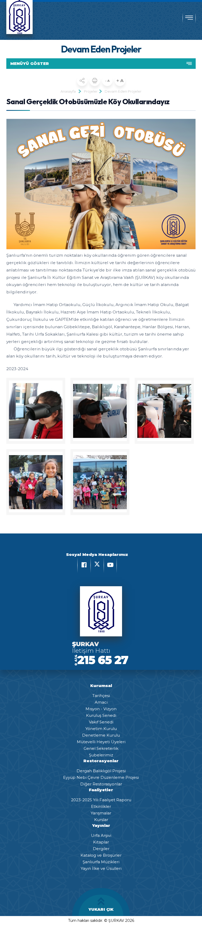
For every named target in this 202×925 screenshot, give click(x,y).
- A (107, 81)
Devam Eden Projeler (123, 91)
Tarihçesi (101, 695)
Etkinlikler (101, 806)
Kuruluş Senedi (101, 715)
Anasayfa (68, 91)
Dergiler (101, 848)
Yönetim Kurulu (101, 728)
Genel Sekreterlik (101, 748)
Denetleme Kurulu (101, 735)
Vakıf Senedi (101, 721)
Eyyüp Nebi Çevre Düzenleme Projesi (101, 777)
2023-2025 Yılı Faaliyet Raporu (101, 799)
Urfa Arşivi (101, 835)
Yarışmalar (101, 813)
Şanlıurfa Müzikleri (101, 861)
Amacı (101, 702)
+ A (120, 80)
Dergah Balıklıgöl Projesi (101, 770)
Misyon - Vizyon (101, 708)
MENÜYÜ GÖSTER (29, 63)
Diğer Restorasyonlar (101, 783)
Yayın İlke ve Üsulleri (101, 868)
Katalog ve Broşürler (101, 855)
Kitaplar (101, 842)
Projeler (91, 91)
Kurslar (101, 819)
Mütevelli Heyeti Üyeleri (101, 741)
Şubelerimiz (101, 754)
